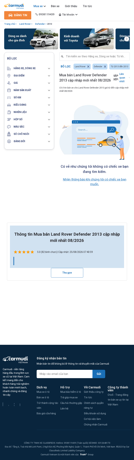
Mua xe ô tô (43, 391)
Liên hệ (64, 408)
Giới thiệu (71, 6)
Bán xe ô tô (43, 397)
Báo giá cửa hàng (46, 413)
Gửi (99, 374)
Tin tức (87, 6)
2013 (49, 24)
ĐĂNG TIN (20, 15)
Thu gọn (67, 272)
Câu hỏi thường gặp (71, 403)
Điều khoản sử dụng (95, 413)
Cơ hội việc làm (92, 419)
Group (86, 454)
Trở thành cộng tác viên (47, 405)
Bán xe (55, 6)
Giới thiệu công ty (93, 391)
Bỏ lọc (66, 66)
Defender (40, 24)
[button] (29, 68)
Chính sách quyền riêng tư (94, 405)
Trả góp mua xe (69, 397)
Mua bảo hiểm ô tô (70, 391)
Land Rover (25, 24)
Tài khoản (68, 14)
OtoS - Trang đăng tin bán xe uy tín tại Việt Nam (118, 399)
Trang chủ (9, 24)
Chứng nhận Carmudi (95, 424)
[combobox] (96, 56)
